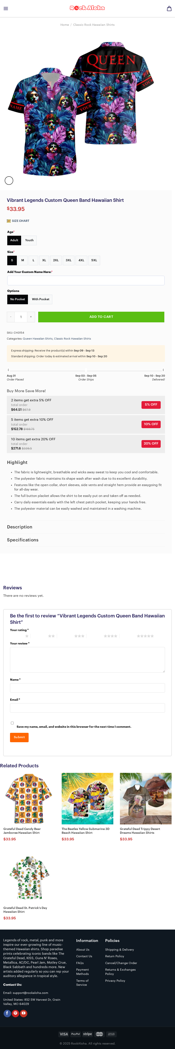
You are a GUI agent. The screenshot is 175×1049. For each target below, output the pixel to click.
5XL (94, 260)
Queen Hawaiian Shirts (37, 338)
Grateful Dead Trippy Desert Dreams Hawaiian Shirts (140, 831)
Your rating (19, 630)
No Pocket (17, 299)
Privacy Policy (115, 980)
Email (15, 699)
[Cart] (169, 8)
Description (19, 527)
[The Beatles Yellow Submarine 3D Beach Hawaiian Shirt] (87, 798)
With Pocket (40, 299)
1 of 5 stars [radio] (16, 636)
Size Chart (20, 221)
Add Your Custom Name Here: (29, 271)
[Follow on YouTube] (23, 1013)
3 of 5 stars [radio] (65, 636)
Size (11, 251)
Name (15, 679)
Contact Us (84, 956)
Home (64, 24)
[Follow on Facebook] (7, 1013)
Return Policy (114, 956)
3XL (68, 260)
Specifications (22, 540)
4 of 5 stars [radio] (95, 636)
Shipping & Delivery (119, 949)
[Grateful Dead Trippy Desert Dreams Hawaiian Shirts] (146, 798)
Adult (14, 240)
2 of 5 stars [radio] (39, 636)
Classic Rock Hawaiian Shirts (94, 24)
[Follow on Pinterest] (15, 1013)
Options (13, 290)
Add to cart (101, 317)
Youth (29, 240)
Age (11, 231)
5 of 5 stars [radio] (128, 636)
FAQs (80, 963)
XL (44, 260)
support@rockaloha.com (30, 993)
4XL (81, 260)
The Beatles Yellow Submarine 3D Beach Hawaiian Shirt (85, 831)
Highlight (17, 463)
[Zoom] (9, 180)
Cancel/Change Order (121, 963)
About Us (82, 949)
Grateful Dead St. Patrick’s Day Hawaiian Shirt (25, 910)
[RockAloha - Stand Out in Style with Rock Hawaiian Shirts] (87, 8)
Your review (19, 643)
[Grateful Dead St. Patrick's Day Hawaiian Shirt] (29, 877)
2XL (56, 260)
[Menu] (5, 8)
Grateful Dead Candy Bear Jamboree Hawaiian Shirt (22, 831)
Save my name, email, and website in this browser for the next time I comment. (74, 726)
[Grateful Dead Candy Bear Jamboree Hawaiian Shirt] (29, 798)
